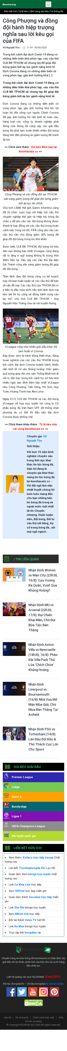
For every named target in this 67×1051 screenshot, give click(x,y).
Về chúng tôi (23, 1017)
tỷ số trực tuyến (55, 983)
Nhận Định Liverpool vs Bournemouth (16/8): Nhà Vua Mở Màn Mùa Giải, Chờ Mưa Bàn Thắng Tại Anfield (43, 699)
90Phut (20, 891)
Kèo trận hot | (11, 11)
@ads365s (52, 976)
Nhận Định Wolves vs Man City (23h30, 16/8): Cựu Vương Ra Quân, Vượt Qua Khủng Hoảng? (43, 580)
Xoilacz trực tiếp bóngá (38, 857)
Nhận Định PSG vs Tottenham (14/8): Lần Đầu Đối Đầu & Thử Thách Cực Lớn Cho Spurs (43, 739)
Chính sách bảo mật (45, 1017)
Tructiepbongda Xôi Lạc (35, 868)
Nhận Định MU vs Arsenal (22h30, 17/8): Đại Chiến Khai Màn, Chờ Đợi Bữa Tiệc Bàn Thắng (41, 617)
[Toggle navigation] (48, 4)
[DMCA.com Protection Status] (33, 1002)
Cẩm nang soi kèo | (39, 11)
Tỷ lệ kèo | (23, 11)
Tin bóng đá (56, 11)
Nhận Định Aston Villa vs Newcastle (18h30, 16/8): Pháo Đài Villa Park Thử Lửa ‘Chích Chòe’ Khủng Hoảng (43, 657)
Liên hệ (8, 1017)
